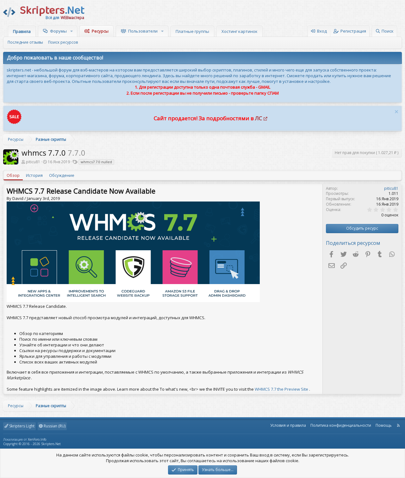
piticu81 (33, 162)
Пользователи (143, 31)
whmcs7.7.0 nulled (96, 161)
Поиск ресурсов (63, 42)
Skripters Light (21, 426)
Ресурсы (100, 31)
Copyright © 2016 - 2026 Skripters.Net (32, 444)
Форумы (58, 31)
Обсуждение (61, 175)
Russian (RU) (54, 426)
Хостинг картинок (239, 31)
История (34, 175)
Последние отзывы (25, 42)
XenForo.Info (37, 439)
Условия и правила (288, 425)
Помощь (384, 425)
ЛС (258, 118)
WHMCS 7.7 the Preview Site (281, 389)
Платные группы (192, 31)
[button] (72, 31)
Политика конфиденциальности (340, 425)
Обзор (13, 175)
